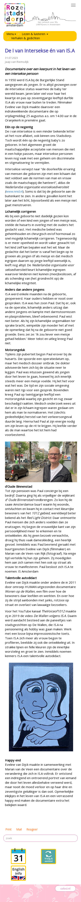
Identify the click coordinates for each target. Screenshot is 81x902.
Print (8, 829)
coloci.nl (65, 888)
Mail (19, 829)
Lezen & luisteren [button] (34, 34)
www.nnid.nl (14, 191)
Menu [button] (10, 34)
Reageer (32, 829)
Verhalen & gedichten (25, 38)
